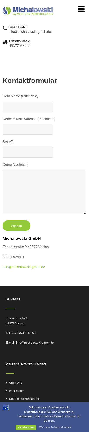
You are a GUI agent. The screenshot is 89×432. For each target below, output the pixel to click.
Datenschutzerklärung (24, 398)
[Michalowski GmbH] (28, 8)
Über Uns (15, 382)
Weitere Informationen (55, 427)
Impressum (16, 390)
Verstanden (26, 427)
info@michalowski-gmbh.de (24, 267)
